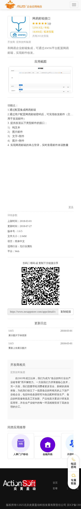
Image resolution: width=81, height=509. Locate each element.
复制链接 (65, 311)
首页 (55, 482)
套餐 (55, 488)
